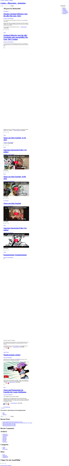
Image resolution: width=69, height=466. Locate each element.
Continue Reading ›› (17, 130)
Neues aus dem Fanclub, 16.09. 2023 (9, 425)
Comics (64, 7)
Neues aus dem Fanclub (12, 203)
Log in (4, 454)
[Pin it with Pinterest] (8, 29)
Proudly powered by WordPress (6, 465)
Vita (3, 412)
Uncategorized (6, 11)
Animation (64, 9)
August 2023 (5, 436)
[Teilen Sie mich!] (4, 29)
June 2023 (4, 437)
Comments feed (5, 456)
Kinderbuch (65, 13)
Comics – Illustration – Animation (13, 3)
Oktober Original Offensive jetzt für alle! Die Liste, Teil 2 (16, 15)
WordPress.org (5, 457)
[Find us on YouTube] (5, 463)
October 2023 (5, 434)
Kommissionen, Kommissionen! (15, 255)
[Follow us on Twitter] (3, 463)
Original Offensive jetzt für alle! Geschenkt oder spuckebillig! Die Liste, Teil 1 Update (16, 37)
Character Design (65, 12)
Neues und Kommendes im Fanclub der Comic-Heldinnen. (15, 391)
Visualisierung (65, 10)
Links (4, 413)
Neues (5, 32)
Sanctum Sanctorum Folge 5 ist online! (9, 424)
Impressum (4, 414)
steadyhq (18, 359)
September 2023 (5, 435)
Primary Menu (63, 5)
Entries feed (5, 455)
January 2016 (5, 441)
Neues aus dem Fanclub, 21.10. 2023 (9, 423)
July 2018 (4, 440)
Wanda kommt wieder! (12, 355)
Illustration (64, 8)
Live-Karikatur (65, 11)
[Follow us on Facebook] (1, 463)
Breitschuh (11, 18)
